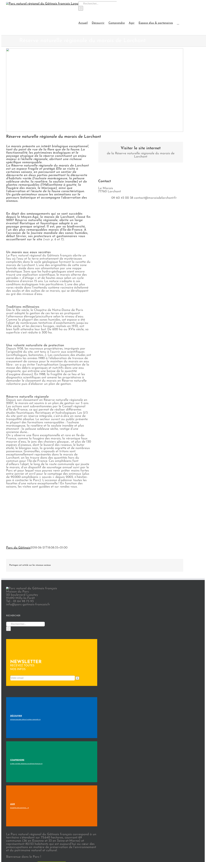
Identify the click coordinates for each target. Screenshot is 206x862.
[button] (178, 23)
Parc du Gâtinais (18, 547)
